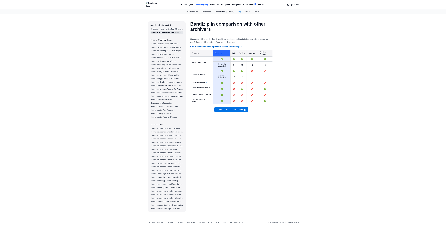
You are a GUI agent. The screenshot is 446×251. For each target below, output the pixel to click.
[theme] (288, 5)
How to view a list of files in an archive (165, 68)
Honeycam (225, 5)
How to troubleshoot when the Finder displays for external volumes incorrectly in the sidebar (167, 153)
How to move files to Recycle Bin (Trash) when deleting (167, 89)
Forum (261, 5)
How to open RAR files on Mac (162, 54)
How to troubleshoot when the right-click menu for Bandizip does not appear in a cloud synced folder (167, 156)
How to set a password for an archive (165, 75)
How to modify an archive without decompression (167, 72)
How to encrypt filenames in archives (165, 79)
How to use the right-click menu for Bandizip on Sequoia (167, 174)
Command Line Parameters (161, 103)
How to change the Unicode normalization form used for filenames (167, 177)
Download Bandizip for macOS (229, 109)
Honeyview (236, 5)
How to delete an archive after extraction (166, 93)
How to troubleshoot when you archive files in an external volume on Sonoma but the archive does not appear (167, 170)
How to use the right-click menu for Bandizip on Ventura (167, 163)
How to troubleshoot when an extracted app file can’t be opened (167, 142)
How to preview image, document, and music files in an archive (167, 82)
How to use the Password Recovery (165, 117)
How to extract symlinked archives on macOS (167, 188)
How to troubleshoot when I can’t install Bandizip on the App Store (167, 198)
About (210, 222)
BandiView (214, 5)
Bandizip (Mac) (202, 5)
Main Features (192, 12)
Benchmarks (220, 12)
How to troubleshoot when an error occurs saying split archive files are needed (167, 139)
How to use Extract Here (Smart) (163, 61)
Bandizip (160, 222)
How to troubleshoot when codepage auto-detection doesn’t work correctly (167, 128)
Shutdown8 (201, 222)
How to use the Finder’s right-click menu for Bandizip (167, 47)
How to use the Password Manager (164, 106)
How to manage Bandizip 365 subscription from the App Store (167, 205)
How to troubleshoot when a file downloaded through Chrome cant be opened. (167, 167)
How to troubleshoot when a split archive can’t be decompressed (167, 135)
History (231, 12)
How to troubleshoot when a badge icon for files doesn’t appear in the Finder (167, 149)
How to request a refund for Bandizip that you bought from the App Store (167, 202)
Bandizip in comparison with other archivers (167, 32)
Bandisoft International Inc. (291, 222)
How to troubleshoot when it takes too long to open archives (167, 146)
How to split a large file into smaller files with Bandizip (167, 65)
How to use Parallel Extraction (162, 100)
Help (239, 12)
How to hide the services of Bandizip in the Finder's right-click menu (167, 184)
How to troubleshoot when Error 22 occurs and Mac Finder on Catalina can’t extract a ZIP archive (167, 132)
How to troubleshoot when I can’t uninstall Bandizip (167, 191)
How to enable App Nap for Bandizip (164, 181)
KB (243, 222)
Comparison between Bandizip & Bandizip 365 (167, 29)
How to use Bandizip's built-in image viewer (167, 86)
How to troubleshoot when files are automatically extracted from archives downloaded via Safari (167, 160)
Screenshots (206, 12)
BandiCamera (249, 4)
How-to (247, 12)
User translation (234, 222)
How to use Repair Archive (161, 113)
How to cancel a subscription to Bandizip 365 (167, 209)
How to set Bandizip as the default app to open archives (167, 51)
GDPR (224, 222)
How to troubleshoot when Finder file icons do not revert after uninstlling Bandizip (167, 195)
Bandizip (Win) (187, 5)
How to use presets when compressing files (167, 96)
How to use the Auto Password (162, 110)
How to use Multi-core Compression (164, 44)
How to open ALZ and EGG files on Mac (166, 58)
